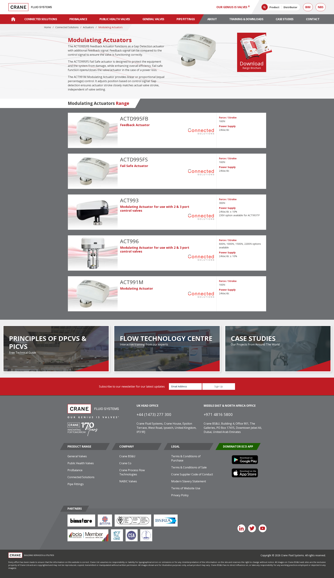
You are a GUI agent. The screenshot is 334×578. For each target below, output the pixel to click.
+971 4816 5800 (218, 414)
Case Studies (284, 19)
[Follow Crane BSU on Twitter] (252, 528)
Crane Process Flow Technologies (132, 472)
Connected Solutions (40, 19)
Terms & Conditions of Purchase (186, 458)
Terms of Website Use (185, 488)
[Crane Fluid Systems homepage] (30, 7)
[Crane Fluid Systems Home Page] (13, 19)
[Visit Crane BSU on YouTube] (263, 528)
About (212, 19)
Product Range (79, 446)
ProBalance (78, 19)
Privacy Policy (180, 495)
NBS (320, 7)
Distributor (290, 7)
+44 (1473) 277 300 (154, 414)
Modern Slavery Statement (188, 481)
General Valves (153, 19)
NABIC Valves (128, 481)
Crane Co (125, 463)
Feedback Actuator (135, 125)
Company (126, 446)
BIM (308, 7)
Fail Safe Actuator (134, 166)
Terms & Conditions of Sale (189, 467)
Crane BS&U (127, 456)
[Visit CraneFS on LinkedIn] (241, 528)
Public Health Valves (115, 19)
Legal (175, 446)
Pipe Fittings (186, 19)
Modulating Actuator (136, 288)
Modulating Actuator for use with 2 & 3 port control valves (154, 209)
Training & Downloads (246, 19)
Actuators (88, 27)
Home (47, 27)
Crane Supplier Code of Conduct (192, 474)
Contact (313, 19)
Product (274, 7)
